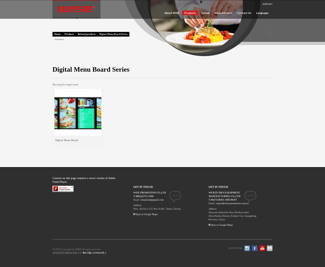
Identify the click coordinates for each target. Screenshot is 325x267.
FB (254, 248)
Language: (261, 13)
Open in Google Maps (146, 214)
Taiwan (204, 13)
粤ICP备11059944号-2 (94, 252)
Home (57, 34)
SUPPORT (268, 4)
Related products (87, 34)
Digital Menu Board (66, 140)
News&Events (223, 13)
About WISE (170, 13)
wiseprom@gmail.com (152, 199)
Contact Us (243, 13)
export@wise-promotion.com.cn (232, 203)
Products (189, 13)
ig (247, 248)
